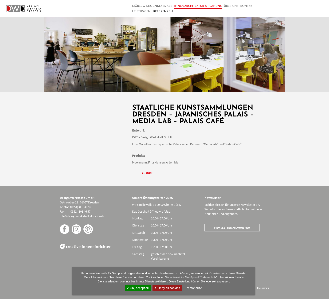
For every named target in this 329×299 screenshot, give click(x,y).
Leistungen (141, 11)
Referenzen (163, 11)
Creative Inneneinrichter (85, 246)
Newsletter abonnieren (232, 228)
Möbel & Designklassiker (152, 6)
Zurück (147, 173)
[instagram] (76, 229)
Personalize (194, 288)
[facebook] (64, 229)
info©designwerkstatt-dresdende (82, 216)
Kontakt (247, 6)
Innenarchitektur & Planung (198, 6)
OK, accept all (139, 288)
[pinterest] (88, 229)
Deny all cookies (168, 288)
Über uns (231, 6)
